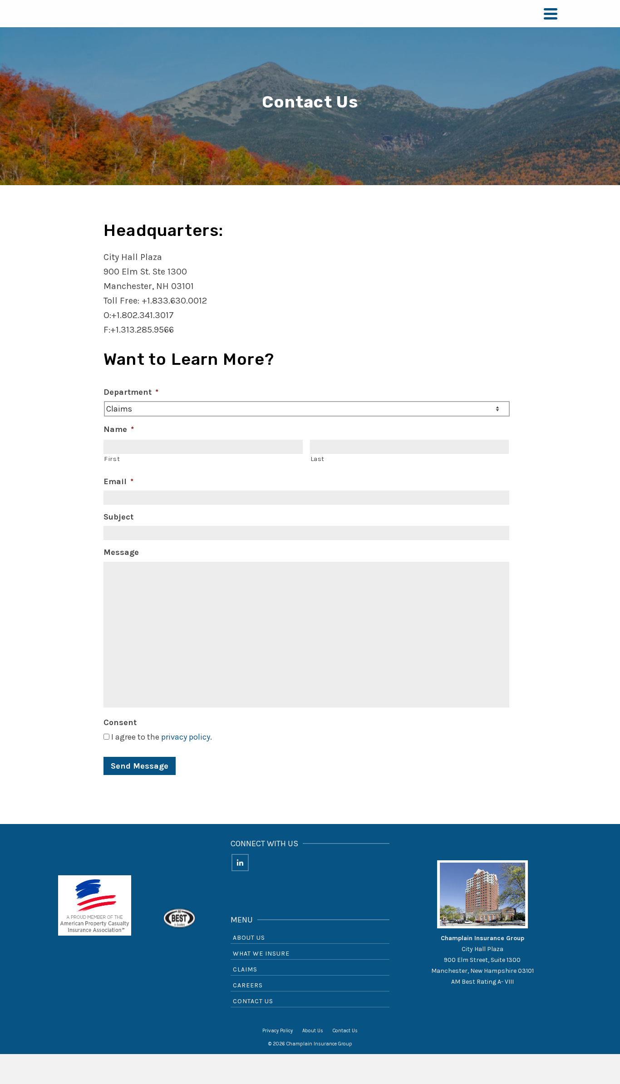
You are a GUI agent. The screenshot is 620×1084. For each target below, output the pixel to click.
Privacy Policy (277, 1031)
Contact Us (253, 1001)
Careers (248, 985)
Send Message (139, 766)
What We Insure (261, 953)
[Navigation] (550, 13)
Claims (245, 969)
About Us (249, 938)
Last (317, 459)
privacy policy (185, 737)
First (112, 459)
